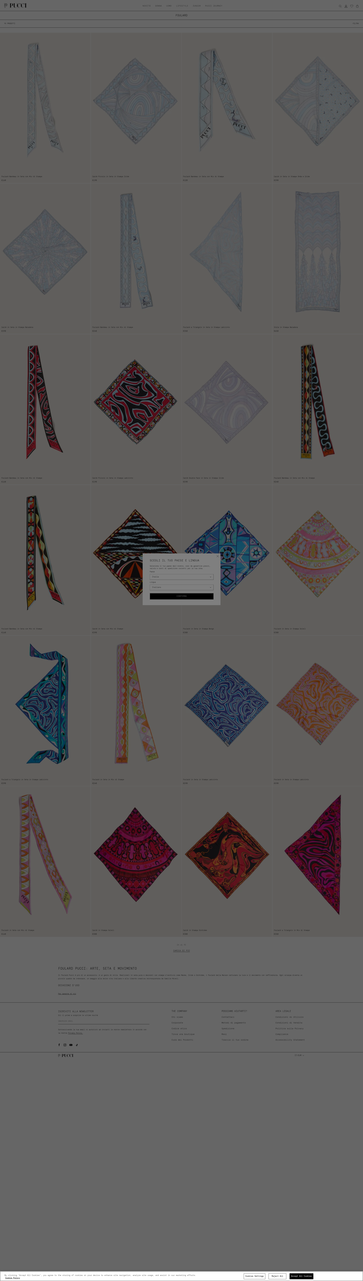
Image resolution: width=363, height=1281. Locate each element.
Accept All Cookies (301, 1276)
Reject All (277, 1276)
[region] (181, 1276)
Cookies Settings (254, 1276)
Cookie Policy (12, 1278)
